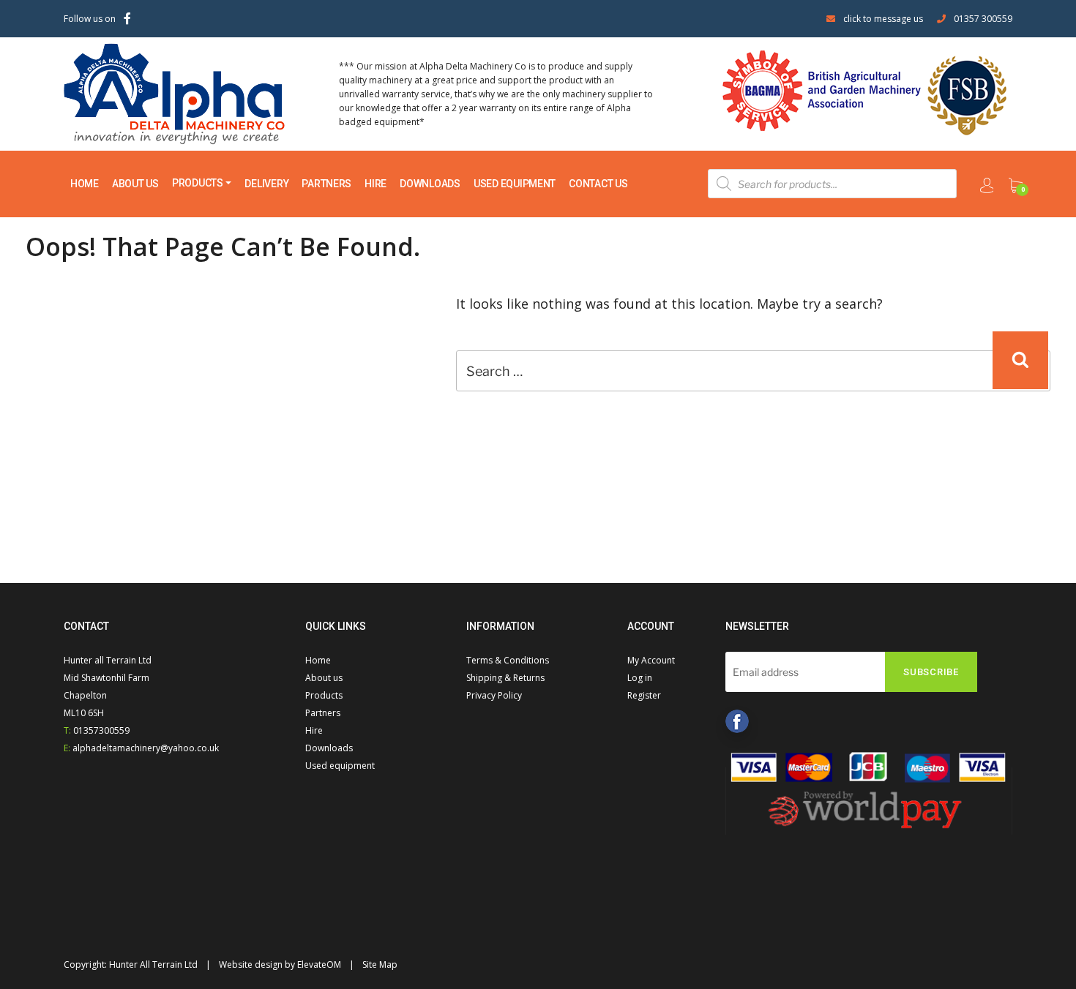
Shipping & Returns (505, 678)
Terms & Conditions (507, 660)
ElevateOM (319, 964)
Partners (326, 183)
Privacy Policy (494, 695)
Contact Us (598, 183)
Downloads (430, 183)
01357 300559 (983, 18)
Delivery (266, 183)
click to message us (883, 18)
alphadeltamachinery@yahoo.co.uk (145, 748)
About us (135, 183)
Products (197, 183)
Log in (639, 678)
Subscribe (931, 671)
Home (84, 183)
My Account (651, 660)
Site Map (379, 964)
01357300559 (101, 730)
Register (644, 695)
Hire (375, 183)
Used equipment (515, 183)
